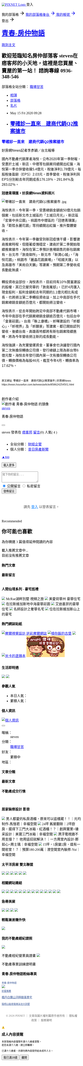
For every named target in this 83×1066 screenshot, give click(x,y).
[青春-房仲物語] (3, 987)
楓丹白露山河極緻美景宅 (17, 997)
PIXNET (20, 1015)
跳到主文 (8, 45)
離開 (24, 1057)
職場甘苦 (36, 87)
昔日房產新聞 (38, 449)
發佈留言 (8, 491)
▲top (5, 457)
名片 (13, 105)
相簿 (13, 95)
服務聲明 (46, 1020)
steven (6, 408)
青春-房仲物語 (23, 33)
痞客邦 (27, 432)
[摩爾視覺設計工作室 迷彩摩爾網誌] (24, 633)
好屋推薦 (6, 991)
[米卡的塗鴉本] (14, 656)
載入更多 (8, 465)
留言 (36, 432)
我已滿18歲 (10, 1057)
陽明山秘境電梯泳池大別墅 (16, 1004)
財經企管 (35, 444)
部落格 (15, 100)
